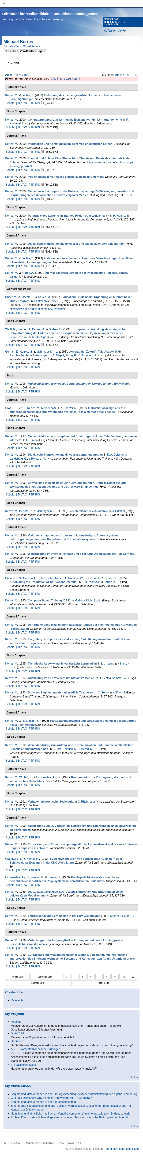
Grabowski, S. (13, 858)
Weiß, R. (10, 329)
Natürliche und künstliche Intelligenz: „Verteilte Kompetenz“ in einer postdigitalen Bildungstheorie (70, 1113)
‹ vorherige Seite (44, 977)
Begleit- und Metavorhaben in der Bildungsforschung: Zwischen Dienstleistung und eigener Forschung (74, 1094)
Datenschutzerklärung (44, 1142)
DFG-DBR (17, 1041)
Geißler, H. (24, 329)
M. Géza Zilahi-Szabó (88, 600)
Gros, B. (10, 408)
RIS (135, 74)
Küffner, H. (119, 692)
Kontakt (74, 1142)
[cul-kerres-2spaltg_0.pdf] (42, 127)
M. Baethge (39, 337)
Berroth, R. (25, 511)
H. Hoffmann (121, 215)
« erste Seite (17, 977)
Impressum (12, 1142)
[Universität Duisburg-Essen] (123, 25)
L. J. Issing (107, 663)
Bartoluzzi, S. (13, 578)
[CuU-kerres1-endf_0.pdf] (42, 184)
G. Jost (56, 748)
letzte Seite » (105, 983)
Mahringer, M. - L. (47, 351)
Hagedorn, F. (89, 355)
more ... (133, 1076)
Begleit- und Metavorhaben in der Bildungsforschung (43, 1101)
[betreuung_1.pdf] (42, 103)
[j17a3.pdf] (42, 266)
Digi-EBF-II (18, 1033)
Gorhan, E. (55, 329)
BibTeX (119, 74)
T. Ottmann (40, 301)
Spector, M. (70, 408)
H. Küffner (113, 915)
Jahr (25, 74)
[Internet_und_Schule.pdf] (42, 170)
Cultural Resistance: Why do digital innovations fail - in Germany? (51, 1097)
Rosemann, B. (30, 720)
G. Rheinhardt (86, 801)
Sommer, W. (119, 678)
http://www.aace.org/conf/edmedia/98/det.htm (37, 308)
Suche (16, 63)
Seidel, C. (128, 915)
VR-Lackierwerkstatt (23, 1064)
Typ (16, 74)
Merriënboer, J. (50, 408)
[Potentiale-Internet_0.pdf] (42, 227)
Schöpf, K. (110, 578)
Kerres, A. (28, 272)
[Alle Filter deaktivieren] (65, 78)
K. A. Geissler (115, 454)
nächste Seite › (38, 983)
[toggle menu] (138, 3)
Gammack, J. (31, 578)
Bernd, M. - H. (89, 748)
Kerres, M (11, 119)
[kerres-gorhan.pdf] (42, 344)
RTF (128, 74)
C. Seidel (103, 692)
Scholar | (11, 103)
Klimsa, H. (124, 663)
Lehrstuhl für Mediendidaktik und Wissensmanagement (51, 16)
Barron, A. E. (111, 582)
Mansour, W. (75, 578)
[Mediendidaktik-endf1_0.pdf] (42, 151)
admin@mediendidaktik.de (123, 1148)
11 (133, 977)
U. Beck (104, 678)
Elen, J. (21, 408)
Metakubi (16, 1021)
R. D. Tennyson (90, 582)
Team (18, 46)
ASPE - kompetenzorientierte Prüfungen (35, 1049)
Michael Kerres (30, 46)
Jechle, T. (27, 95)
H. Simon (32, 440)
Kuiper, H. (60, 578)
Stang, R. (71, 355)
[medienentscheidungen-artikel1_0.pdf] (42, 199)
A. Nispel (58, 355)
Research (17, 1000)
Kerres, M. (11, 95)
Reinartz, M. (38, 458)
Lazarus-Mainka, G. (48, 777)
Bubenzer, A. (13, 297)
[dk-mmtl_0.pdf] (42, 251)
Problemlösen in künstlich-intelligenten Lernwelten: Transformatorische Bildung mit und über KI (69, 1117)
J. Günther (118, 511)
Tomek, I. (55, 301)
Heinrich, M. (69, 748)
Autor (8, 74)
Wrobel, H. (25, 777)
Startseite (8, 46)
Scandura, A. (92, 578)
